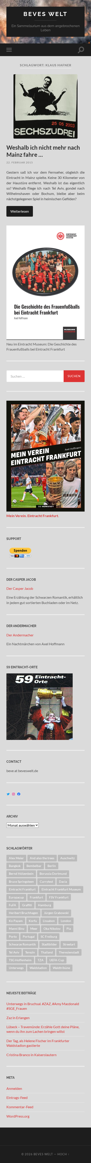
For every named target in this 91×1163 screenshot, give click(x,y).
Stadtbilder (49, 944)
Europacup (16, 897)
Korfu (33, 921)
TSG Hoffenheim (20, 960)
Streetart (69, 944)
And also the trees (42, 858)
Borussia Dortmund (53, 873)
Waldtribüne (61, 968)
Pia (68, 928)
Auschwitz (67, 858)
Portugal (29, 936)
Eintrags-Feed (17, 1097)
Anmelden (14, 1088)
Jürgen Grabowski (56, 913)
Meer (34, 928)
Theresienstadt (69, 952)
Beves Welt (45, 13)
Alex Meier (16, 858)
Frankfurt (36, 897)
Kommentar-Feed (19, 1107)
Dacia (63, 881)
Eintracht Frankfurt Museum (61, 889)
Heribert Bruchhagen (23, 913)
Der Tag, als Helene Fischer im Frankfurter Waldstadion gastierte (37, 1043)
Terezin (30, 952)
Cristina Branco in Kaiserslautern (31, 1055)
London (66, 921)
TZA (41, 960)
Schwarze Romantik (22, 944)
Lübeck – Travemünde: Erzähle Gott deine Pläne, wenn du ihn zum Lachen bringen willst (42, 1029)
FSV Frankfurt (58, 897)
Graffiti (27, 905)
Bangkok (15, 866)
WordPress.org (17, 1116)
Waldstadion (38, 968)
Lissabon (49, 921)
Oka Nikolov (52, 928)
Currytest (46, 881)
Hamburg (44, 905)
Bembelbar (34, 866)
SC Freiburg (49, 936)
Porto (13, 936)
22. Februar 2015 (19, 162)
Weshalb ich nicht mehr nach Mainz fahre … (43, 151)
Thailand (47, 952)
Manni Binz (16, 928)
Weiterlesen (19, 211)
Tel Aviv (14, 952)
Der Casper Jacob (19, 588)
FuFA (12, 905)
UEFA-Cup (56, 960)
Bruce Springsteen (21, 881)
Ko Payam (16, 921)
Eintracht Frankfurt (22, 889)
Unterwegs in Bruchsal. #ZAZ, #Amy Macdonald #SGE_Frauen (42, 1006)
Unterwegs (16, 968)
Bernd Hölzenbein (21, 873)
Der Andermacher (20, 635)
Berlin (51, 866)
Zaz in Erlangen (18, 1018)
